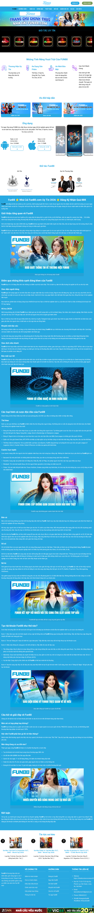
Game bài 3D (64, 9)
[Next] (90, 142)
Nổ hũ (56, 9)
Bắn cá (32, 9)
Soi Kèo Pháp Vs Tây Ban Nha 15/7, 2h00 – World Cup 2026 (46, 851)
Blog (72, 9)
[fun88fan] (47, 3)
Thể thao (48, 9)
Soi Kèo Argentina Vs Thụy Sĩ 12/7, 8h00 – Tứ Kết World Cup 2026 (76, 851)
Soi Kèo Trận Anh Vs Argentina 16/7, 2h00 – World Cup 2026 (15, 851)
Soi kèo (79, 9)
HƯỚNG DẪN (23, 9)
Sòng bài (40, 9)
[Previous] (58, 142)
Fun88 (14, 9)
